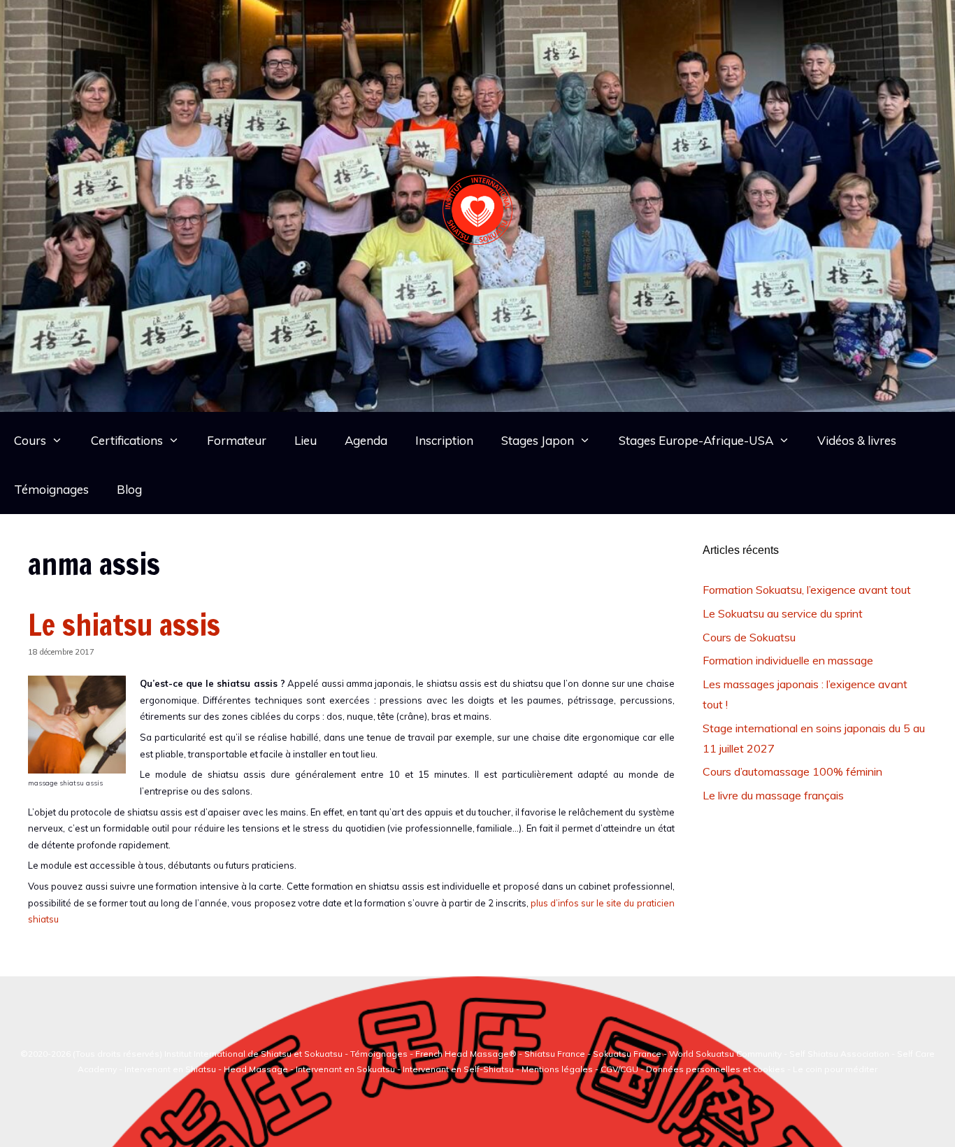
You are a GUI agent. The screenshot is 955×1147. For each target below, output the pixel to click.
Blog (129, 489)
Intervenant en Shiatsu (170, 1069)
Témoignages (51, 489)
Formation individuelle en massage (788, 660)
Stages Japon (537, 440)
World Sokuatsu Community (725, 1053)
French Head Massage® (466, 1053)
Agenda (366, 440)
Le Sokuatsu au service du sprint (783, 613)
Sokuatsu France (627, 1053)
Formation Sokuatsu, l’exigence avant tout (807, 590)
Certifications (127, 440)
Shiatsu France (554, 1053)
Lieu (305, 440)
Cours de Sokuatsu (749, 637)
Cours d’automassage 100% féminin (792, 771)
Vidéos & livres (856, 440)
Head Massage (256, 1069)
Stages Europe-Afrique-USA (696, 440)
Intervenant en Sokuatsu (346, 1069)
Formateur (236, 440)
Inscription (444, 440)
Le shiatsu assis (124, 625)
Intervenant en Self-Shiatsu (459, 1069)
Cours (30, 440)
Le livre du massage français (773, 795)
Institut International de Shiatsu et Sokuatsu (253, 1053)
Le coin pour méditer (835, 1069)
